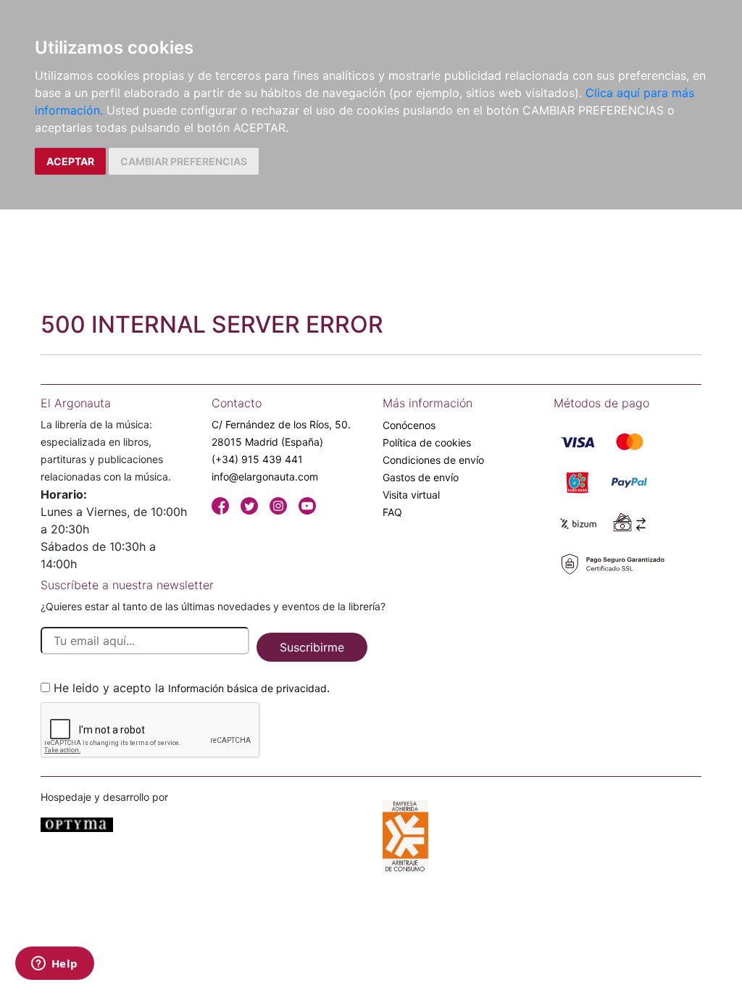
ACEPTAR (70, 161)
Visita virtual (411, 494)
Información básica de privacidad (247, 688)
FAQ (392, 512)
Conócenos (409, 425)
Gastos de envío (421, 477)
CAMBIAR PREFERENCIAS (183, 161)
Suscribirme (312, 647)
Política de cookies (427, 442)
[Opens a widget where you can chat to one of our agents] (54, 965)
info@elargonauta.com (265, 476)
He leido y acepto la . (192, 688)
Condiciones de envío (433, 460)
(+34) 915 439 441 (257, 459)
